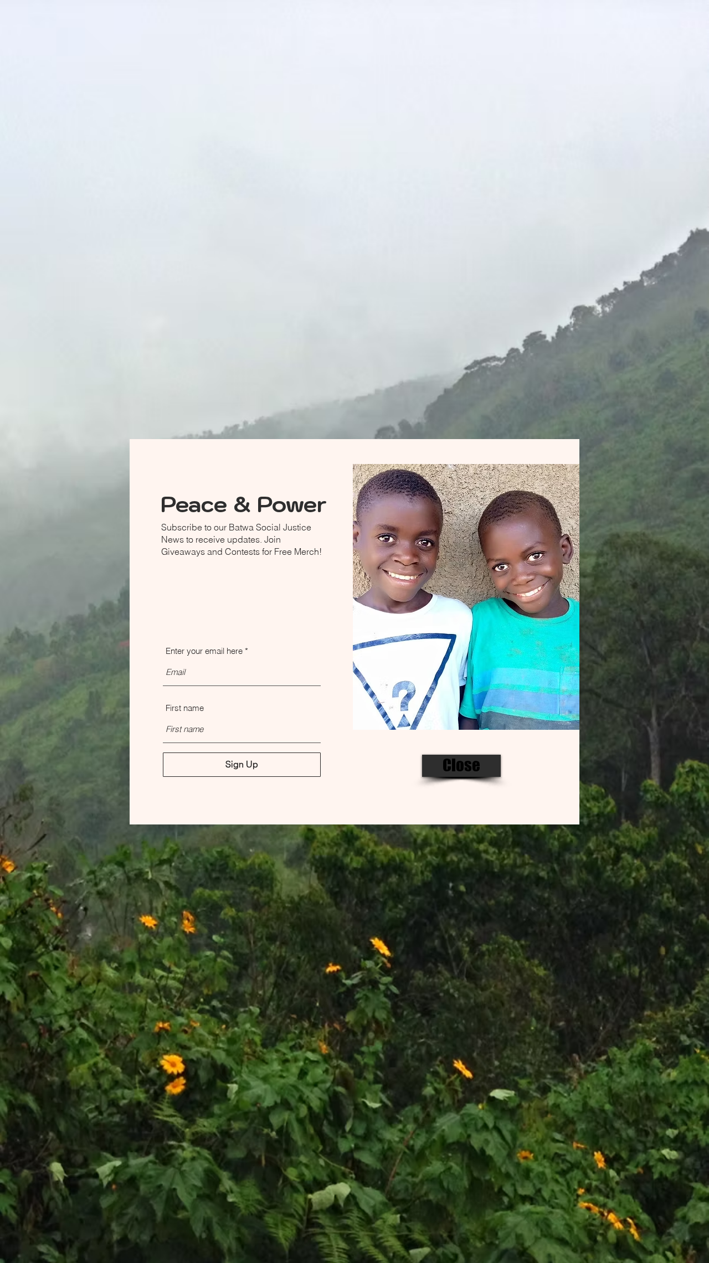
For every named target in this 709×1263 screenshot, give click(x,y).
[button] (461, 766)
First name (185, 708)
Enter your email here (204, 651)
